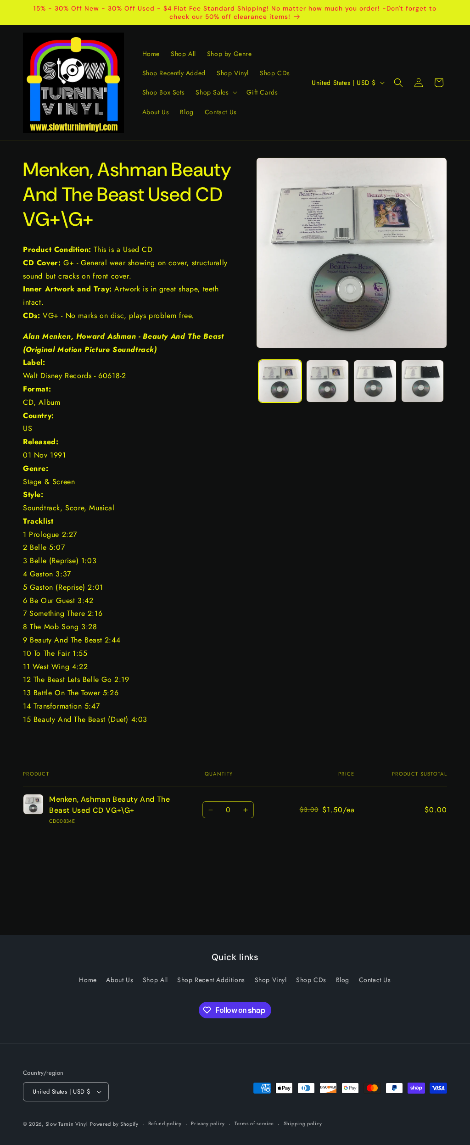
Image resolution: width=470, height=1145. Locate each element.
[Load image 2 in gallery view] (327, 381)
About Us (119, 979)
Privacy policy (208, 1123)
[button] (215, 92)
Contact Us (375, 979)
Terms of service (254, 1123)
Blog (342, 979)
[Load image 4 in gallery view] (422, 381)
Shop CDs (311, 979)
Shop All (155, 979)
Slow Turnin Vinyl (66, 1124)
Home (87, 979)
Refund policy (165, 1123)
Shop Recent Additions (211, 979)
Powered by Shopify (114, 1124)
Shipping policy (303, 1123)
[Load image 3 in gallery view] (374, 381)
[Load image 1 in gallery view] (279, 381)
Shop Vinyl (271, 979)
